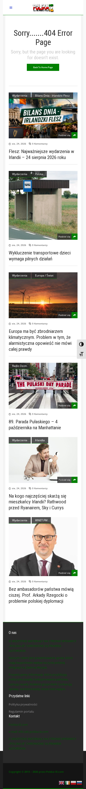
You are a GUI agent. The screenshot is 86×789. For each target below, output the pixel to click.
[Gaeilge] (68, 782)
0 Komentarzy (39, 143)
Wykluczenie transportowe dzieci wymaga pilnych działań (40, 256)
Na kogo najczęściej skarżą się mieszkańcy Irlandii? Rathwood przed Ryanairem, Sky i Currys (37, 501)
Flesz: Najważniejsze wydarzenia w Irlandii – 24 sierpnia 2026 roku (41, 154)
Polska (39, 174)
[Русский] (80, 782)
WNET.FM (41, 520)
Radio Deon (19, 366)
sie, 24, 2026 (19, 143)
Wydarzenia (19, 96)
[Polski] (74, 782)
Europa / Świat (44, 275)
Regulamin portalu (21, 711)
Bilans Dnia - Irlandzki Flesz (52, 96)
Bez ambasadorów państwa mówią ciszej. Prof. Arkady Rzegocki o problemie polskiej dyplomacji (41, 595)
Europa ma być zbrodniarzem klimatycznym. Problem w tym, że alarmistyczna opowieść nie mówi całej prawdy (40, 340)
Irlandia (40, 440)
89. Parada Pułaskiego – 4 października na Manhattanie (35, 424)
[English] (62, 782)
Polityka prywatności (23, 704)
